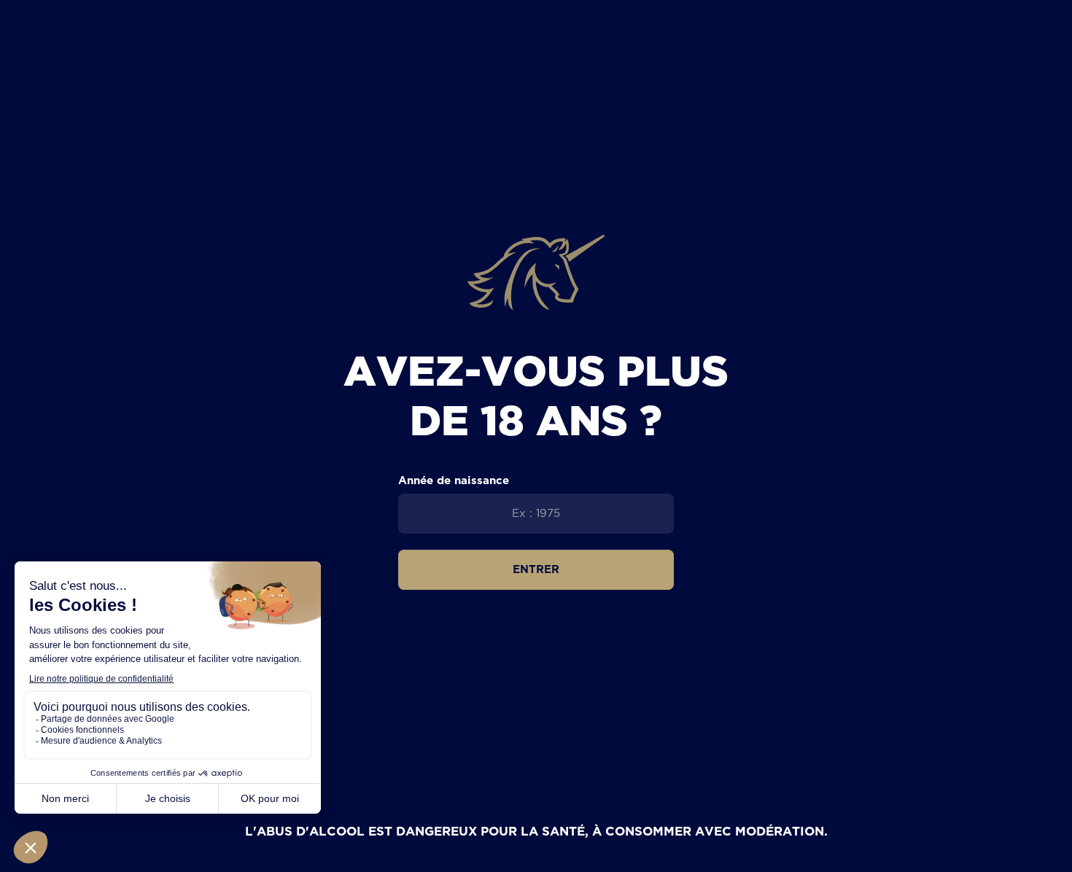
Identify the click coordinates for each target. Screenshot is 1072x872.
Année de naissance (453, 480)
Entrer (536, 569)
